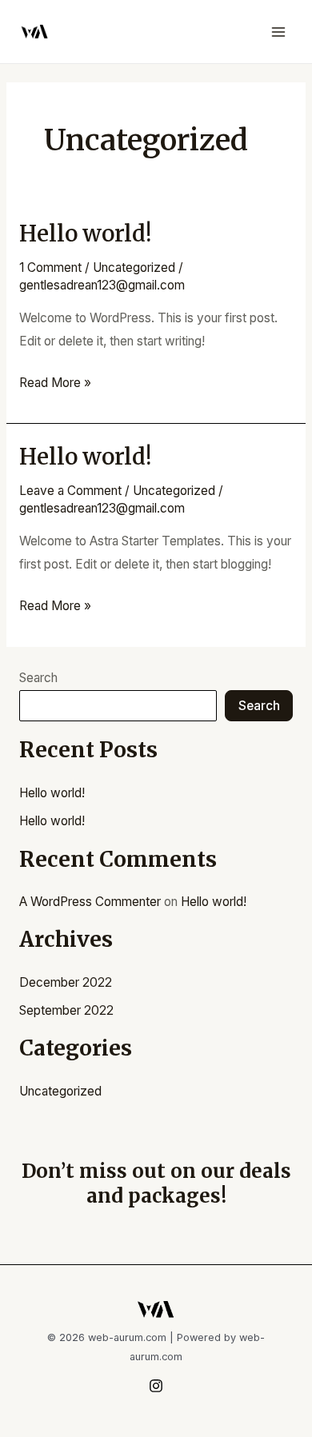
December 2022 (65, 982)
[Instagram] (156, 1386)
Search (38, 677)
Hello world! (85, 233)
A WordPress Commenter (90, 901)
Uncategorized (134, 267)
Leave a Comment (70, 490)
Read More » (55, 381)
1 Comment (50, 267)
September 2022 (66, 1010)
